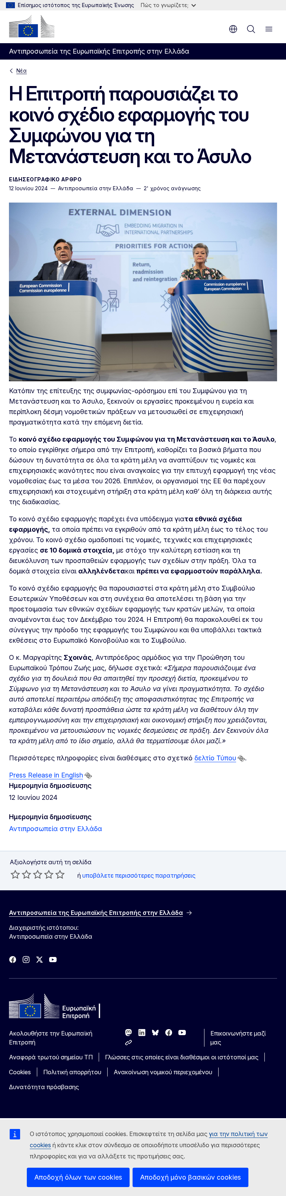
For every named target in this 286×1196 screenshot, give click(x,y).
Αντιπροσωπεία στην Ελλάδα (55, 829)
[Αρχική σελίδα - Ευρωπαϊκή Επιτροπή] (31, 26)
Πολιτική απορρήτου (72, 1072)
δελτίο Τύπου (215, 758)
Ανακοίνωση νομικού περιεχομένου (163, 1072)
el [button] (233, 29)
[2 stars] (21, 874)
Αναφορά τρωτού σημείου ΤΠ (51, 1057)
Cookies (20, 1072)
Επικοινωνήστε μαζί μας (238, 1038)
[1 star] (15, 874)
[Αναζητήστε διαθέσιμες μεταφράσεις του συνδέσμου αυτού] (241, 758)
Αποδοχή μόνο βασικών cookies (190, 1177)
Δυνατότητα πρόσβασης (44, 1087)
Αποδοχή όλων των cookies (78, 1177)
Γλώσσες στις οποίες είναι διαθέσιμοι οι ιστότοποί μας (181, 1057)
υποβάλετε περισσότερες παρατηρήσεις (139, 875)
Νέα (21, 70)
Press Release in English (46, 775)
